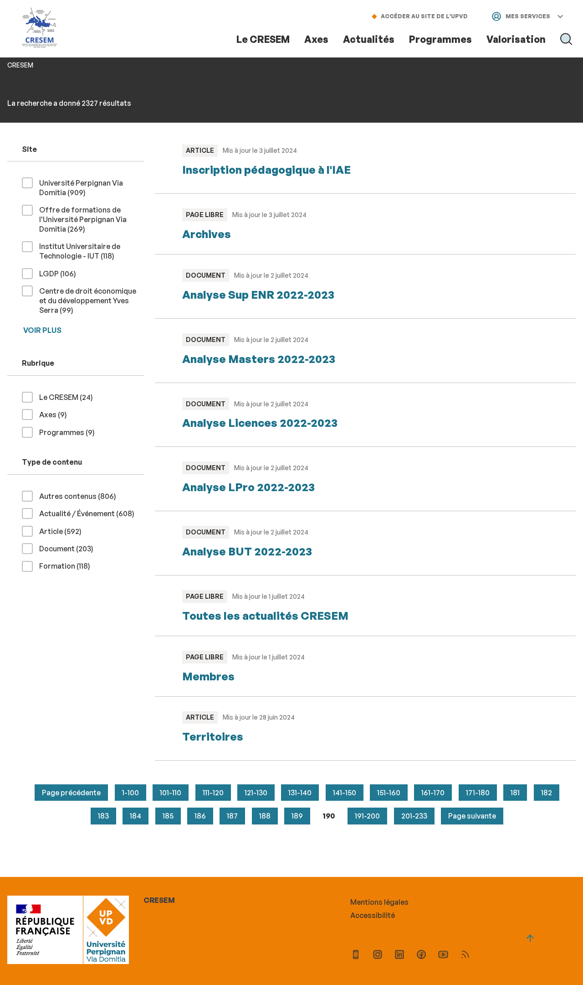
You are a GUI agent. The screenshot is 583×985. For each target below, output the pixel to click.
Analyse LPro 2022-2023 (248, 487)
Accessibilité (372, 915)
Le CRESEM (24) (69, 397)
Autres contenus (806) (81, 496)
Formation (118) (68, 565)
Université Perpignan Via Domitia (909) (81, 187)
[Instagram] (377, 955)
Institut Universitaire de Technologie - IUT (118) (91, 251)
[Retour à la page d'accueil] (40, 28)
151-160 (388, 792)
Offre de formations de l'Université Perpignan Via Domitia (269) (83, 219)
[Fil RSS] (465, 955)
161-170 (433, 792)
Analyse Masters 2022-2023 (258, 359)
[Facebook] (421, 955)
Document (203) (70, 548)
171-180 (478, 792)
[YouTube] (443, 955)
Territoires (212, 736)
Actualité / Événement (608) (90, 513)
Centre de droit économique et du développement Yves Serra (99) (87, 300)
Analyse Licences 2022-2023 (260, 423)
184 (135, 815)
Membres (208, 676)
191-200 (367, 815)
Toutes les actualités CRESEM (265, 615)
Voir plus (42, 330)
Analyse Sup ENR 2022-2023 (258, 294)
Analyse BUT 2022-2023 (247, 551)
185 (168, 815)
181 (515, 792)
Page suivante (472, 815)
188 (265, 815)
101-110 (170, 792)
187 (232, 815)
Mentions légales (379, 902)
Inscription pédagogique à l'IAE (266, 169)
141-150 (344, 792)
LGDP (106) (61, 273)
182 (546, 792)
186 (200, 815)
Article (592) (64, 531)
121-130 (256, 792)
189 (297, 815)
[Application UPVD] (355, 955)
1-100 (130, 792)
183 (103, 815)
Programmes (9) (70, 432)
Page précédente (71, 792)
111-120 (213, 792)
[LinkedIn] (399, 955)
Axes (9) (56, 414)
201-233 (414, 815)
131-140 (300, 792)
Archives (206, 234)
